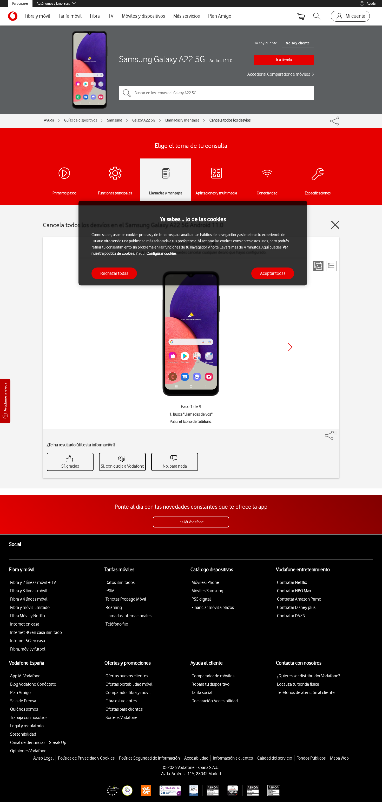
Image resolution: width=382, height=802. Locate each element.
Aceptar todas (272, 273)
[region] (192, 243)
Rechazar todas (114, 273)
